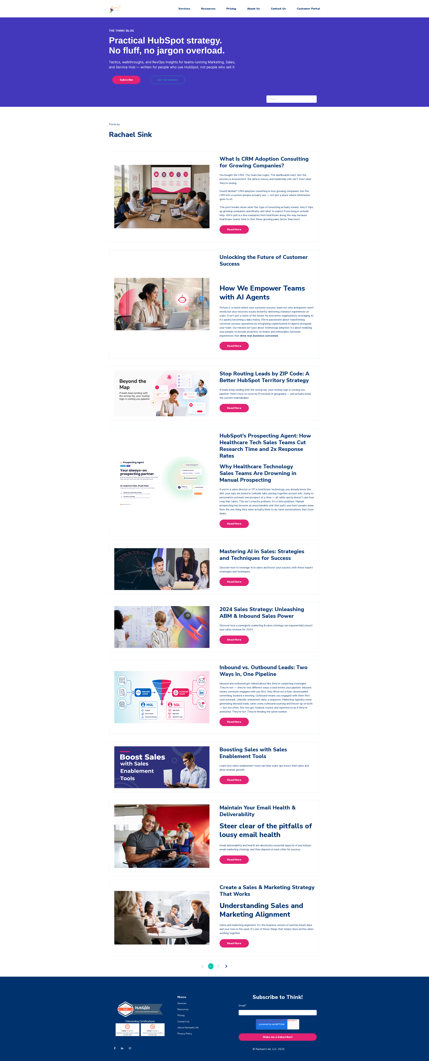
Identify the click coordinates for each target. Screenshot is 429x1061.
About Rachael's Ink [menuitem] (188, 1027)
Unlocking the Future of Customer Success (264, 260)
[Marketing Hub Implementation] (127, 1035)
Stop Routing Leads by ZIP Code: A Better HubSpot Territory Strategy (264, 377)
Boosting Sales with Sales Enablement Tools (253, 753)
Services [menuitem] (182, 1003)
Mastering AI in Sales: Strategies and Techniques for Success (262, 555)
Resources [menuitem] (183, 1009)
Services (184, 9)
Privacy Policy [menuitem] (184, 1033)
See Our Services (168, 80)
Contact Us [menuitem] (183, 1021)
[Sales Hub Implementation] (153, 1035)
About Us (253, 9)
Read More (234, 229)
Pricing (231, 9)
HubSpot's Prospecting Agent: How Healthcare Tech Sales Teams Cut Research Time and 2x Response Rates (265, 445)
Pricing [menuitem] (181, 1015)
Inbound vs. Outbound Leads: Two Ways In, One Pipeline (264, 671)
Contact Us (278, 9)
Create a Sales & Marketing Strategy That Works (267, 891)
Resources (208, 9)
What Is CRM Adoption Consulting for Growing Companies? (264, 162)
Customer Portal (308, 9)
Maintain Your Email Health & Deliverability (258, 811)
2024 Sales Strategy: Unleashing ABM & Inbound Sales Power (262, 613)
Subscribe (126, 80)
